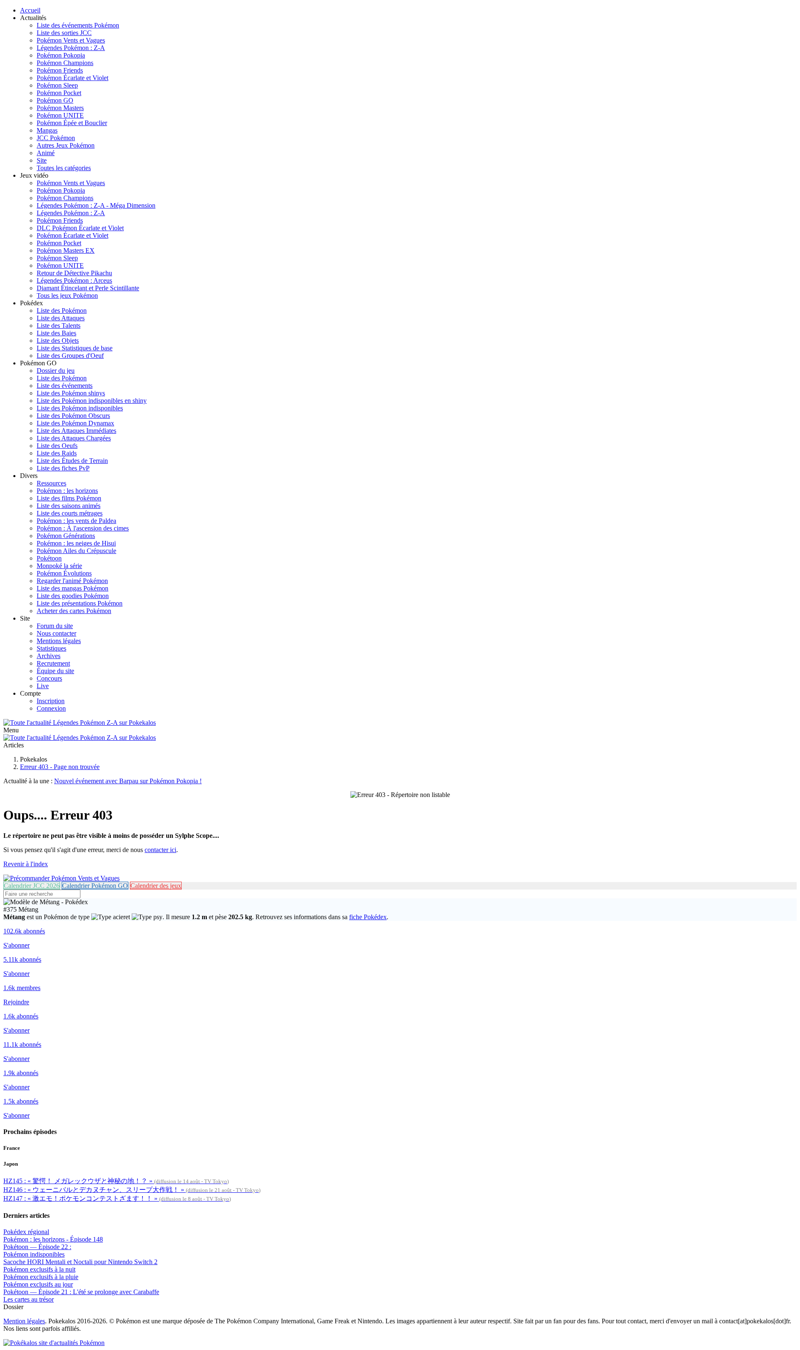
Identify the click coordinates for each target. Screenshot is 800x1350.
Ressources (51, 483)
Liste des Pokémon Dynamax (75, 423)
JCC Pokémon (56, 137)
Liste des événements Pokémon (78, 25)
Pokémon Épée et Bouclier (72, 122)
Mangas (47, 130)
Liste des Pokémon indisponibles (80, 408)
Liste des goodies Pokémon (73, 595)
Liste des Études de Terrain (72, 460)
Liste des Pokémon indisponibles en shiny (92, 400)
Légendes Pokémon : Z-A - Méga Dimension (96, 205)
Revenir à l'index (25, 863)
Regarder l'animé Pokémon (72, 580)
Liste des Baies (56, 333)
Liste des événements (64, 385)
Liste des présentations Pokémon (79, 603)
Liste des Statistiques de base (74, 348)
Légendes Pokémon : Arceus (74, 280)
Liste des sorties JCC (64, 32)
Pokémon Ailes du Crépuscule (76, 550)
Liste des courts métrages (69, 513)
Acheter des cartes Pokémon (74, 610)
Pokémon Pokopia (61, 55)
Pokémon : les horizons (67, 490)
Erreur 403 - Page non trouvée (60, 766)
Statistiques (51, 648)
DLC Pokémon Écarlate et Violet (80, 227)
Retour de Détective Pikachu (74, 273)
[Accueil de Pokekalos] (79, 722)
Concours (49, 678)
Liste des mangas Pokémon (72, 588)
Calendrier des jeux (155, 885)
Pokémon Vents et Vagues (71, 40)
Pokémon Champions (65, 62)
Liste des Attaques (61, 318)
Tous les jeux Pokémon (67, 295)
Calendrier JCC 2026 (32, 885)
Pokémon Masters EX (66, 250)
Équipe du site (55, 670)
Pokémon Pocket (59, 92)
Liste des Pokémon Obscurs (73, 415)
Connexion (51, 708)
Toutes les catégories (64, 167)
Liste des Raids (57, 453)
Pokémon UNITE (60, 115)
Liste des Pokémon (62, 310)
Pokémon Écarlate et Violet (72, 77)
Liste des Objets (58, 340)
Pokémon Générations (66, 535)
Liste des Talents (58, 325)
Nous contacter (56, 633)
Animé (46, 152)
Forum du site (55, 625)
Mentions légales (59, 640)
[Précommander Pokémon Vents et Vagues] (61, 878)
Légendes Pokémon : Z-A (71, 47)
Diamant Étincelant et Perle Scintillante (88, 288)
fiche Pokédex (368, 916)
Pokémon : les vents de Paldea (76, 520)
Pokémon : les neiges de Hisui (76, 543)
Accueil (30, 10)
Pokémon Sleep (57, 85)
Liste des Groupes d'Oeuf (70, 355)
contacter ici (160, 849)
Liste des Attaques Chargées (74, 438)
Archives (48, 655)
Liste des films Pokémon (69, 498)
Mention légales (24, 1321)
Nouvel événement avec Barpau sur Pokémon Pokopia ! (128, 780)
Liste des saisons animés (68, 505)
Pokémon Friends (60, 70)
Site (42, 160)
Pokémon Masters (60, 107)
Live (43, 685)
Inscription (51, 700)
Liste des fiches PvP (63, 468)
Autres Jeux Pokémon (66, 145)
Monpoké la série (59, 565)
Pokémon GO (55, 100)
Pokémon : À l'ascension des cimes (83, 528)
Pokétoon (49, 558)
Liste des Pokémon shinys (71, 393)
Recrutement (53, 663)
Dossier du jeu (56, 370)
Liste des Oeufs (57, 445)
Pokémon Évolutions (64, 573)
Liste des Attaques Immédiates (76, 430)
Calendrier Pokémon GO (95, 885)
